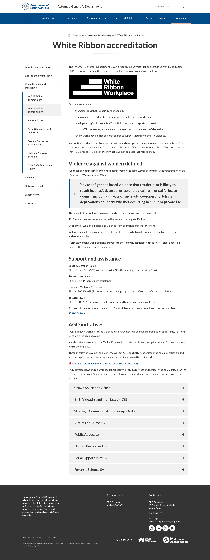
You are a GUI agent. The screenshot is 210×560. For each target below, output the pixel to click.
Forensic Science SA (89, 469)
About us (181, 18)
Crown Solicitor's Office (92, 388)
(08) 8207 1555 (156, 513)
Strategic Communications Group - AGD (104, 411)
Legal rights (70, 18)
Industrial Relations (126, 18)
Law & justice (48, 18)
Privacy (39, 537)
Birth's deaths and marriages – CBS (101, 399)
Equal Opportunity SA (91, 458)
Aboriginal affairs (96, 18)
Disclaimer (26, 537)
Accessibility (51, 537)
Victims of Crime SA (89, 423)
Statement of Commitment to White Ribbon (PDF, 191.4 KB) (104, 363)
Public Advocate (86, 434)
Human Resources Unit (91, 446)
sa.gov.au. (78, 312)
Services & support (156, 18)
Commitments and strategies (100, 35)
